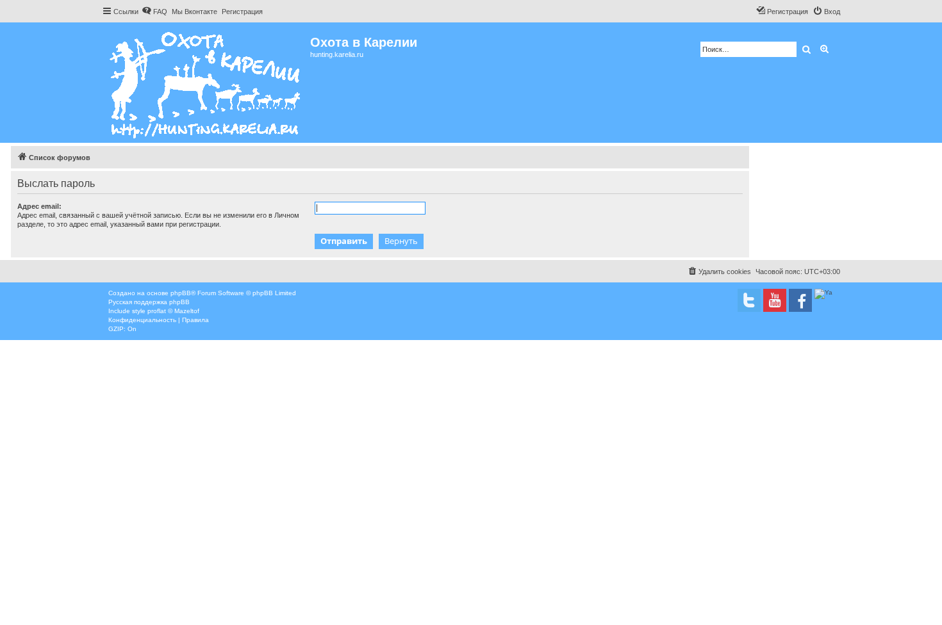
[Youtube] (774, 300)
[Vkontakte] (749, 300)
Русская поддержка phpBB (149, 301)
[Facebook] (800, 300)
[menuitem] (154, 11)
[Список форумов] (206, 83)
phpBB (180, 292)
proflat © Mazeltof (173, 310)
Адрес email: (39, 206)
